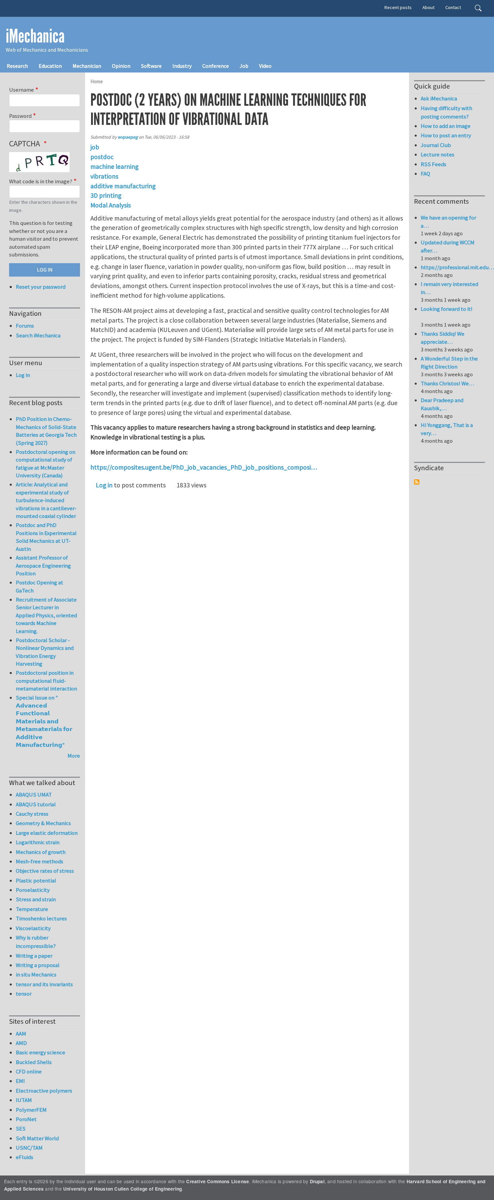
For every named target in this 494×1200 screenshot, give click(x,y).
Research (17, 65)
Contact (453, 7)
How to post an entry (446, 135)
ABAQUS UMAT (34, 794)
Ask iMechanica (439, 98)
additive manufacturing (123, 186)
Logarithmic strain (37, 842)
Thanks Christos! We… (447, 383)
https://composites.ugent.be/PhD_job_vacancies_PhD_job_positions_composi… (203, 467)
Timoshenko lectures (41, 918)
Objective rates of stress (45, 870)
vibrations (104, 176)
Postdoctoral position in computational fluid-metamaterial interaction (46, 680)
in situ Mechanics (36, 974)
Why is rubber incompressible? (36, 942)
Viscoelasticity (33, 928)
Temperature (32, 909)
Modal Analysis (110, 205)
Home (96, 81)
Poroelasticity (33, 890)
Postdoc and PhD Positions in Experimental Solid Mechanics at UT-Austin (46, 537)
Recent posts (398, 7)
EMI (20, 1081)
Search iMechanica (38, 335)
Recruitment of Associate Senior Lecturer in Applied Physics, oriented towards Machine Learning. (46, 615)
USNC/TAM (29, 1147)
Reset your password (41, 286)
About (428, 7)
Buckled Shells (34, 1062)
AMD (21, 1043)
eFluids (24, 1157)
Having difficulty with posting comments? (446, 112)
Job (244, 65)
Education (50, 65)
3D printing (105, 195)
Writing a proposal (37, 965)
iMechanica (35, 36)
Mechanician (87, 65)
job (94, 147)
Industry (182, 65)
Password (20, 115)
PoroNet (26, 1119)
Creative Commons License (217, 1181)
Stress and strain (36, 899)
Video (265, 65)
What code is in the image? (40, 181)
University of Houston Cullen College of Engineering (122, 1189)
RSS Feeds (433, 164)
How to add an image (445, 126)
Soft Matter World (37, 1138)
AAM (21, 1033)
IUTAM (24, 1100)
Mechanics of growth (41, 852)
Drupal (317, 1181)
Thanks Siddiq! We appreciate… (442, 337)
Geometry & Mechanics (43, 823)
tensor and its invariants (44, 984)
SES (21, 1128)
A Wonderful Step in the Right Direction (449, 362)
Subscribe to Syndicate (416, 482)
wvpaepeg (128, 137)
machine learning (114, 166)
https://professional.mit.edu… (457, 267)
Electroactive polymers (44, 1090)
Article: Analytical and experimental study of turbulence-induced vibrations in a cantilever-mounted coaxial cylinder (46, 500)
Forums (25, 325)
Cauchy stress (32, 813)
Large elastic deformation (47, 832)
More (74, 755)
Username (21, 89)
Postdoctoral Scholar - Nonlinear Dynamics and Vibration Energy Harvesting (45, 652)
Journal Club (436, 145)
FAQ (425, 173)
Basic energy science (40, 1052)
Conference (215, 65)
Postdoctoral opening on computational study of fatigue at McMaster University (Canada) (45, 463)
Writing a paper (34, 955)
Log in (104, 485)
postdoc (102, 157)
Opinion (121, 65)
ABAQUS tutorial (36, 804)
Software (151, 65)
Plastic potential (36, 880)
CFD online (29, 1071)
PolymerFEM (31, 1109)
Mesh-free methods (39, 861)
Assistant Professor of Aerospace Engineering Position (43, 565)
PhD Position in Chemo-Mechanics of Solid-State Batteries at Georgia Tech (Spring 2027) (46, 430)
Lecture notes (437, 154)
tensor (24, 993)
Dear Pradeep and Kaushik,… (442, 404)
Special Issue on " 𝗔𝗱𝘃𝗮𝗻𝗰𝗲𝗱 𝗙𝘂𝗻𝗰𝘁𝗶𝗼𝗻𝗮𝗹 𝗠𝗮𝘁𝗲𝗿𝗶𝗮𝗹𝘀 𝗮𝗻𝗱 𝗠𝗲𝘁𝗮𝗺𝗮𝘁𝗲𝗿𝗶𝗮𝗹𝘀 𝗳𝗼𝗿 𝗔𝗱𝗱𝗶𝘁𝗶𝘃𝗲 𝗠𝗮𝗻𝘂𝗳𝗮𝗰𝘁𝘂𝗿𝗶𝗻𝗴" (44, 721)
